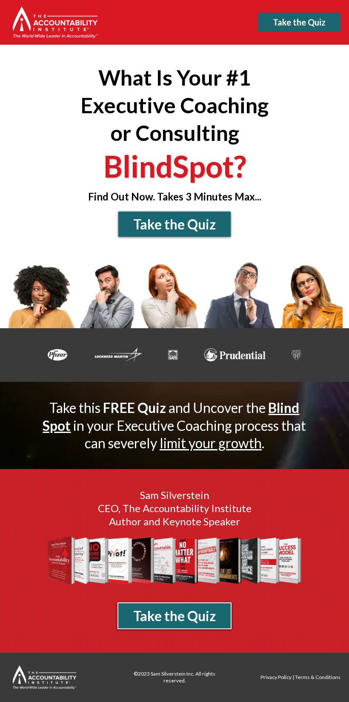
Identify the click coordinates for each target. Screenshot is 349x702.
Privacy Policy (276, 677)
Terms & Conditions (317, 677)
